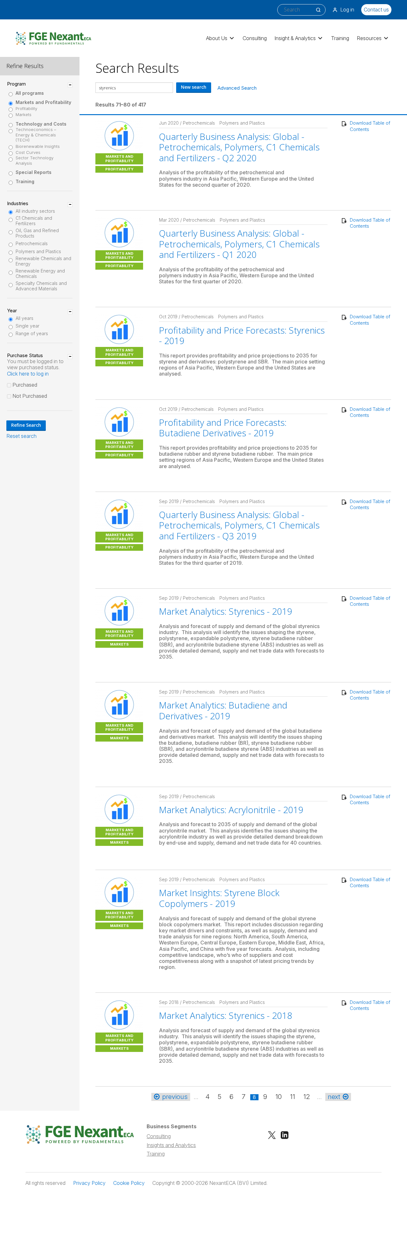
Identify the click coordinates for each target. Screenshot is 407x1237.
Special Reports (34, 172)
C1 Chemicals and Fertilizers (34, 221)
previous (175, 1097)
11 (292, 1097)
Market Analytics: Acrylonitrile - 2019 (231, 810)
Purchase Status (25, 355)
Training (340, 38)
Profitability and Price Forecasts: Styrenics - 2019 (242, 335)
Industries (17, 203)
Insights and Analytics (171, 1145)
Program (16, 84)
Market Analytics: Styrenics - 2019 (225, 611)
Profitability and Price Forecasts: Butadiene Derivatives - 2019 (222, 427)
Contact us (376, 9)
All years (24, 318)
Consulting (255, 38)
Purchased (24, 385)
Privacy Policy (89, 1183)
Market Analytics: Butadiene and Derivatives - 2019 (223, 710)
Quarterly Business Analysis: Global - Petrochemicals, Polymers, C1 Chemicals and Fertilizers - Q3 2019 (239, 525)
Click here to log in (28, 373)
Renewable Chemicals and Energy (43, 261)
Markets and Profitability (43, 102)
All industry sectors (35, 211)
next (334, 1097)
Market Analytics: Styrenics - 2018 (225, 1015)
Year (12, 311)
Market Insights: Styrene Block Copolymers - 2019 (219, 898)
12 (306, 1097)
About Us (216, 38)
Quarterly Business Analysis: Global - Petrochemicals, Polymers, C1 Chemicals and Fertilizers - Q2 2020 (239, 147)
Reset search (21, 436)
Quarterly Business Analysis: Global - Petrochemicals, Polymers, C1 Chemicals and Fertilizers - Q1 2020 (239, 243)
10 (278, 1097)
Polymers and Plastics (38, 251)
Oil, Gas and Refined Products (37, 233)
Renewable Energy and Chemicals (40, 273)
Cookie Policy (129, 1183)
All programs (30, 93)
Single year (27, 325)
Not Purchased (29, 396)
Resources (369, 38)
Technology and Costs (41, 124)
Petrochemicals (32, 243)
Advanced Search (237, 88)
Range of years (32, 333)
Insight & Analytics (295, 38)
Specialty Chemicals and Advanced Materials (41, 286)
